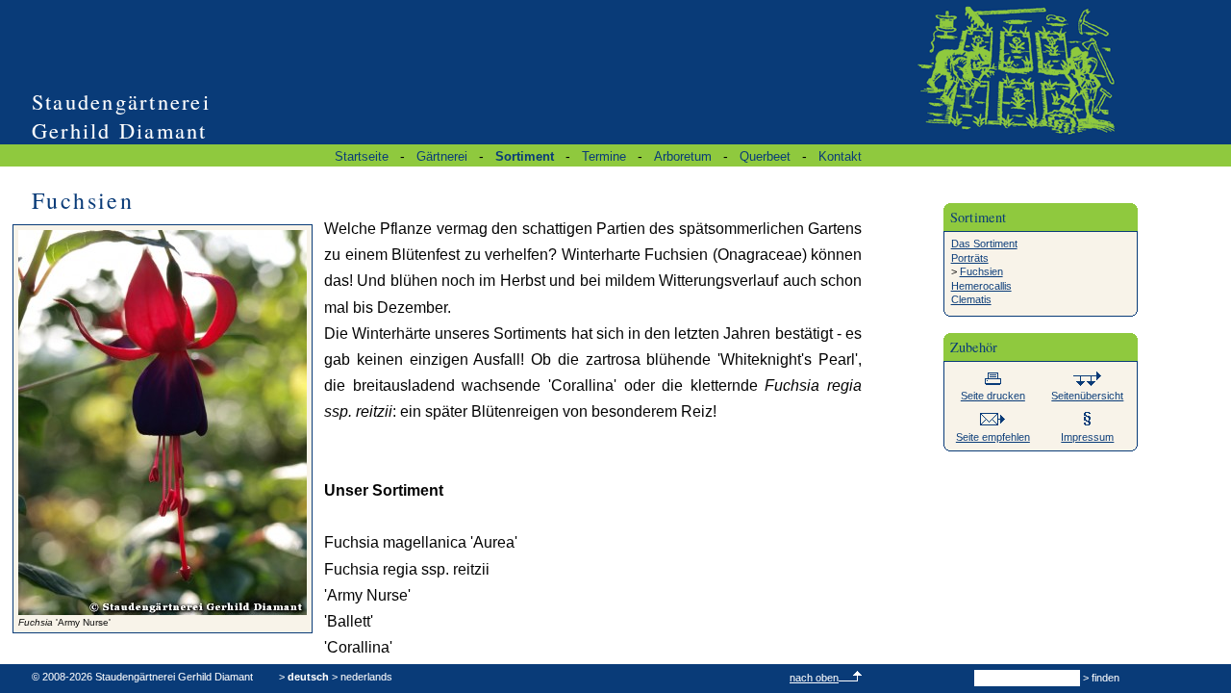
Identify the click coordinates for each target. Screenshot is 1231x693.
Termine (604, 156)
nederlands (366, 676)
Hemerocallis (981, 286)
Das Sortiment (984, 243)
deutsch (308, 676)
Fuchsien (981, 271)
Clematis (971, 299)
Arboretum (683, 156)
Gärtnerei (441, 156)
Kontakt (840, 156)
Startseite (362, 156)
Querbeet (765, 156)
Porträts (970, 258)
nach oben (814, 677)
